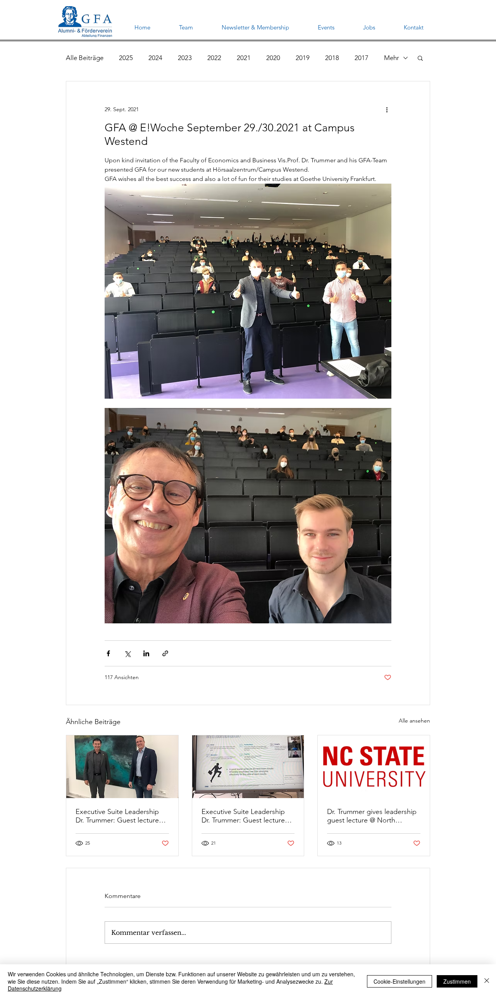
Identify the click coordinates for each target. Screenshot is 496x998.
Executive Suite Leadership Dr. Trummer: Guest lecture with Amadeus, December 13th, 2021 (117, 815)
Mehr (391, 58)
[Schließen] (486, 981)
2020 (273, 58)
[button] (420, 58)
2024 (155, 58)
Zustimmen (457, 981)
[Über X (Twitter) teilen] (127, 653)
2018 (332, 58)
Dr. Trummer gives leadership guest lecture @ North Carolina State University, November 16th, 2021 (372, 815)
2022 (214, 58)
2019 (303, 58)
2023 (185, 58)
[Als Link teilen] (165, 653)
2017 (362, 58)
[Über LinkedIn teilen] (146, 653)
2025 (126, 58)
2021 (244, 58)
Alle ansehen (414, 720)
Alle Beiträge (84, 58)
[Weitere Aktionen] (386, 109)
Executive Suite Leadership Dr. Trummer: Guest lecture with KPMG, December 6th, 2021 (244, 815)
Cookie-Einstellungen (399, 981)
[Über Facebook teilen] (108, 653)
